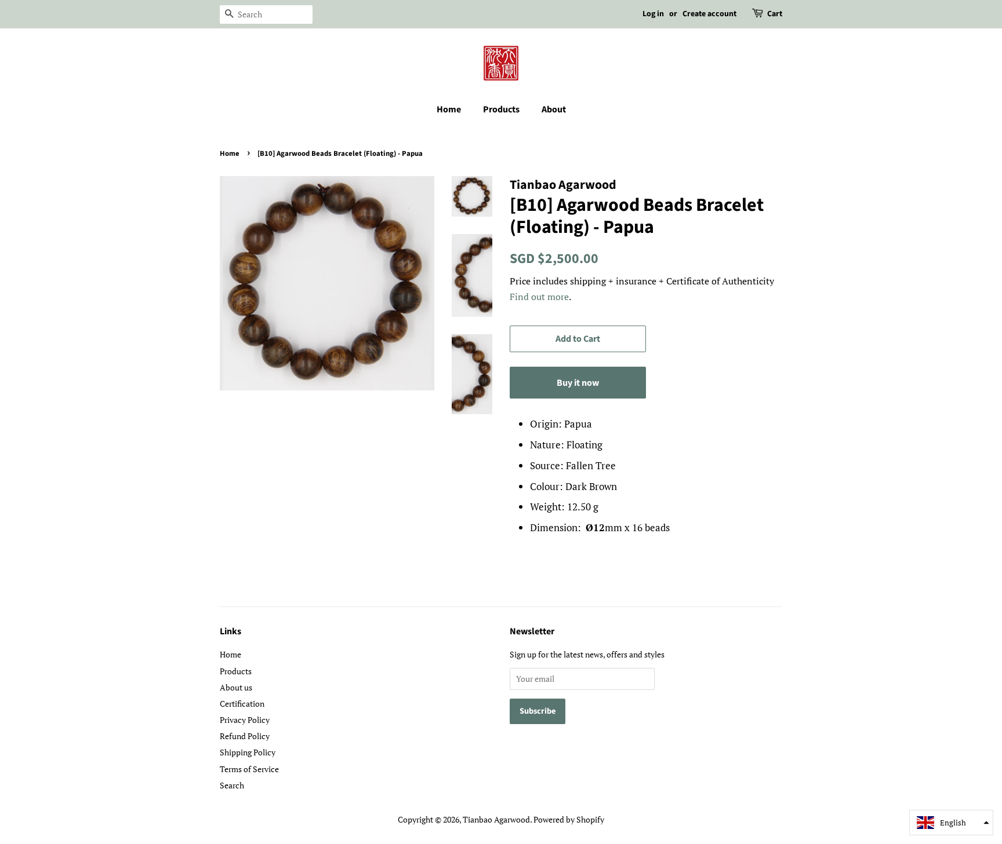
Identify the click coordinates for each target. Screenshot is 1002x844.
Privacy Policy (245, 719)
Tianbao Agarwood (496, 819)
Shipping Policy (247, 752)
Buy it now (578, 383)
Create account (709, 14)
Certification (242, 703)
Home (449, 109)
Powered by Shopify (568, 819)
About (554, 109)
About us (236, 687)
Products (501, 109)
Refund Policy (245, 735)
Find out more (539, 296)
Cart (774, 14)
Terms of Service (249, 768)
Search (232, 785)
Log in (653, 14)
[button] (951, 822)
